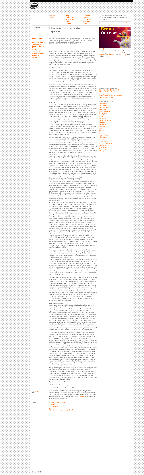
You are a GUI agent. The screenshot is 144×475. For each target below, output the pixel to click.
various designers (38, 42)
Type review (103, 147)
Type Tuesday (103, 136)
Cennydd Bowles (38, 46)
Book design (103, 105)
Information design (105, 121)
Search (128, 23)
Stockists (86, 17)
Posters (101, 130)
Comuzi (34, 48)
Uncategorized (103, 139)
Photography (103, 128)
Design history (103, 113)
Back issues (70, 19)
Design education (104, 111)
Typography (103, 138)
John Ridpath (37, 38)
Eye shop (81, 396)
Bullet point (102, 94)
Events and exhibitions (106, 143)
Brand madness (103, 107)
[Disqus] (64, 439)
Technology (102, 134)
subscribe (111, 55)
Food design (103, 115)
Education (86, 23)
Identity (101, 151)
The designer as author (106, 97)
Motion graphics (104, 145)
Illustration (102, 119)
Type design (103, 149)
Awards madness (104, 103)
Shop (123, 55)
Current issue (70, 17)
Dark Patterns (53, 404)
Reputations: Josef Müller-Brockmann (110, 96)
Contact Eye (87, 19)
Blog (67, 16)
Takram (34, 57)
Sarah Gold (36, 52)
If (49, 408)
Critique (68, 21)
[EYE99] (39, 392)
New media (102, 126)
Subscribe (86, 16)
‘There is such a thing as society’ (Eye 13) (61, 410)
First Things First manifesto (57, 402)
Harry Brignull (37, 44)
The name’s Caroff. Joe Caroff (108, 92)
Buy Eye (102, 49)
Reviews (101, 132)
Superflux (35, 55)
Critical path (103, 109)
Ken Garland (36, 50)
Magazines (102, 122)
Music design (103, 124)
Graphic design (103, 117)
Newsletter (86, 21)
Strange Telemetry (38, 53)
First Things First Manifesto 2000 (109, 90)
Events (68, 23)
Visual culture (103, 141)
